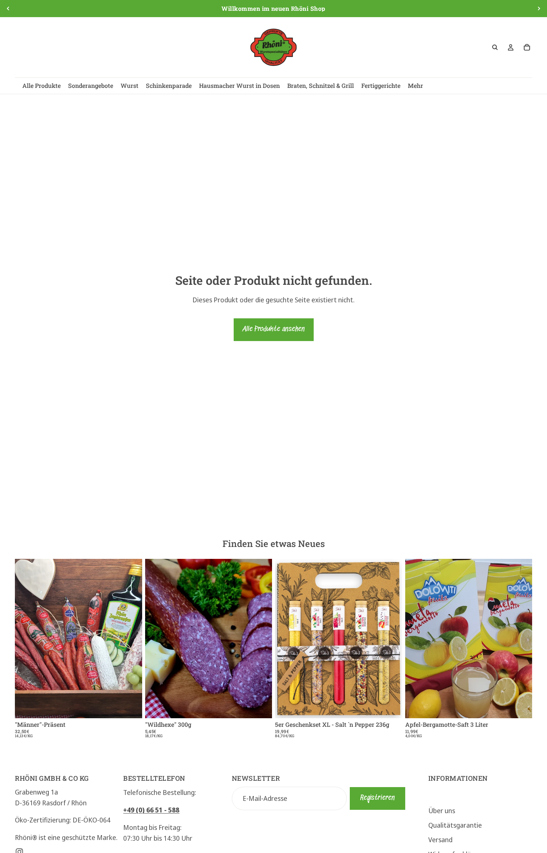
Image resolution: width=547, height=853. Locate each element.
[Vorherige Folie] (8, 8)
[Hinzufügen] (130, 706)
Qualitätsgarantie (455, 824)
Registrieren (377, 797)
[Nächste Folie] (539, 8)
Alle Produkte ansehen (274, 329)
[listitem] (415, 86)
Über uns (441, 810)
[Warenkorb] (527, 47)
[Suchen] (495, 47)
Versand (440, 839)
